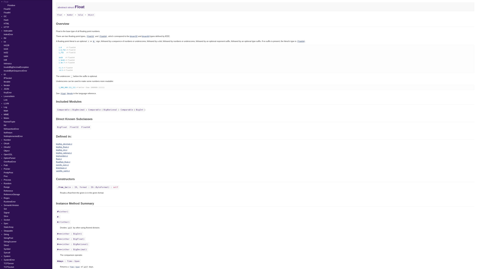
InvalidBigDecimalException (16, 67)
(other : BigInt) (69, 234)
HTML (6, 24)
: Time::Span (68, 261)
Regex (7, 198)
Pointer (7, 169)
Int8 (5, 60)
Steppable (8, 231)
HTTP (6, 27)
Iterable (7, 82)
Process (7, 180)
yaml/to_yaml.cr (63, 171)
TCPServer (9, 263)
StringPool (8, 238)
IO (5, 74)
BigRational (110, 110)
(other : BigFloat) (71, 239)
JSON (6, 89)
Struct (6, 245)
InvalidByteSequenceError (15, 71)
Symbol (7, 249)
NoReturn (8, 133)
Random (7, 183)
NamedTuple (9, 122)
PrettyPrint (8, 173)
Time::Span (75, 267)
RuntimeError (10, 202)
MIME (6, 114)
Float (6, 2)
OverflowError (10, 162)
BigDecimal (78, 110)
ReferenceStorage (12, 194)
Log (5, 107)
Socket (7, 220)
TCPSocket (9, 267)
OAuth (6, 143)
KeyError (8, 93)
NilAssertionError (11, 129)
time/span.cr (61, 168)
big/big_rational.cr (64, 153)
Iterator (7, 85)
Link (5, 100)
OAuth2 (7, 147)
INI (5, 38)
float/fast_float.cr (63, 162)
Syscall (7, 253)
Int (5, 42)
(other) (62, 211)
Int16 (6, 49)
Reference (8, 191)
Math (6, 111)
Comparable (63, 110)
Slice (6, 216)
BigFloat (62, 127)
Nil (5, 125)
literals (67, 93)
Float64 (7, 13)
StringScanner (10, 242)
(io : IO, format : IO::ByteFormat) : (87, 187)
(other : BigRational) (72, 244)
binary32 (134, 36)
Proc (6, 176)
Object (6, 151)
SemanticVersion (11, 205)
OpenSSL (8, 154)
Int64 (6, 56)
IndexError (8, 34)
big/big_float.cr (62, 147)
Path (6, 165)
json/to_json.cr (62, 165)
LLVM (6, 103)
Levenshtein (9, 96)
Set (5, 209)
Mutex (6, 118)
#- (94, 41)
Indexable (8, 31)
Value (80, 15)
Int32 (6, 53)
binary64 (146, 36)
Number (7, 140)
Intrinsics (8, 64)
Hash (6, 20)
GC (5, 16)
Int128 (6, 45)
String (6, 234)
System (7, 256)
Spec (6, 223)
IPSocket (8, 78)
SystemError (9, 260)
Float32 (7, 9)
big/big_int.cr (61, 150)
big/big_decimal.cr (64, 144)
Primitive (11, 5)
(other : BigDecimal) (72, 249)
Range (7, 187)
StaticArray (8, 227)
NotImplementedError (13, 136)
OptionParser (9, 158)
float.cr (59, 159)
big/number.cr (62, 156)
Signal (6, 213)
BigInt (139, 110)
